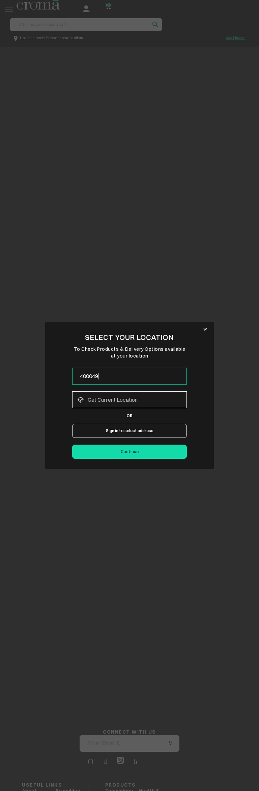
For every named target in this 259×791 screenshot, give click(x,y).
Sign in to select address (129, 430)
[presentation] (129, 376)
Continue (130, 451)
